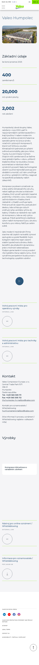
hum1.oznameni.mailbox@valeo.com (18, 411)
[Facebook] (14, 615)
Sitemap (4, 625)
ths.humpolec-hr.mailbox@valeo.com (18, 400)
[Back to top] (33, 647)
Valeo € (9, 2)
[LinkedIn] (4, 615)
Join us (35, 2)
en (29, 2)
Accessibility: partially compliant (14, 637)
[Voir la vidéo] (19, 281)
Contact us (6, 633)
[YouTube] (9, 615)
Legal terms (6, 629)
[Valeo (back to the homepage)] (19, 7)
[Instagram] (19, 615)
